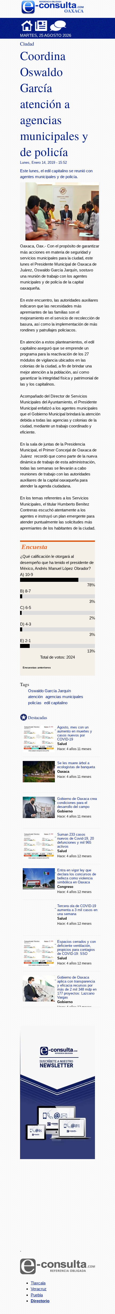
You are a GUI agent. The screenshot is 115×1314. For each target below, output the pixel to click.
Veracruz (39, 1289)
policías (34, 703)
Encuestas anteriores (37, 667)
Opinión (57, 25)
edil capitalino (55, 703)
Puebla (37, 1295)
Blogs (68, 25)
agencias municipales (64, 697)
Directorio (40, 1301)
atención (35, 697)
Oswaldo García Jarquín (49, 691)
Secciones (41, 25)
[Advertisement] (60, 1200)
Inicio (27, 25)
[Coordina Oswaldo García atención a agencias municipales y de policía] (64, 239)
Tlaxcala (38, 1283)
